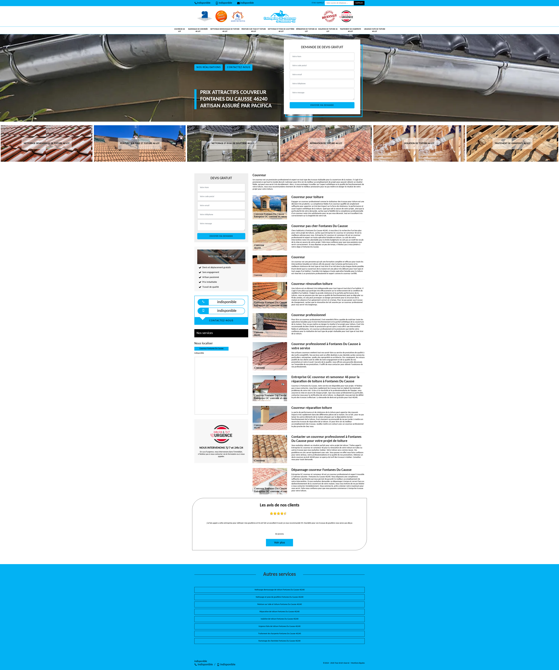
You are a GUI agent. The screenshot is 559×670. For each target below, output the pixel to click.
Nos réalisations (209, 67)
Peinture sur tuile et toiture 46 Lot (254, 30)
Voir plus (279, 542)
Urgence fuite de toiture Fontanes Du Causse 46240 (279, 626)
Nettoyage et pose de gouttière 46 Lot (281, 30)
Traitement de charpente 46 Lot (350, 30)
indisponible (203, 3)
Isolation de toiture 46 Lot (327, 30)
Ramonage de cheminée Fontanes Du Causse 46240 (279, 641)
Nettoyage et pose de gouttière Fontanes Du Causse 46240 (279, 597)
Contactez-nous (238, 67)
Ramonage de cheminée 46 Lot (198, 30)
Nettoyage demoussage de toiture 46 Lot (224, 30)
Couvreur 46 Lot (179, 30)
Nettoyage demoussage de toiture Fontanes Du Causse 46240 (280, 590)
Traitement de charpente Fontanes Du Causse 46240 (279, 634)
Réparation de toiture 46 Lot (306, 30)
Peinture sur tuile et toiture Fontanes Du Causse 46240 (279, 604)
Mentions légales (358, 663)
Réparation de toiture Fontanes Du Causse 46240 (279, 612)
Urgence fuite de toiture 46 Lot (374, 30)
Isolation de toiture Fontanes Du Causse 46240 (279, 619)
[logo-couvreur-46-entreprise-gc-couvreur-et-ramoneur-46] (279, 16)
